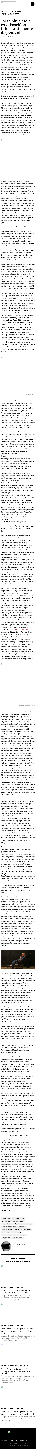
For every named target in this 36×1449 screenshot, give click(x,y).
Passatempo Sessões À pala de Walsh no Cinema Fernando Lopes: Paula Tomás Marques (18, 1331)
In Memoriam (16, 11)
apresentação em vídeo (19, 630)
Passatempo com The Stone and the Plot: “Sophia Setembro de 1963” (16, 1291)
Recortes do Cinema (10, 13)
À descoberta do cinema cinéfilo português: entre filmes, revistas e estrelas (15, 1371)
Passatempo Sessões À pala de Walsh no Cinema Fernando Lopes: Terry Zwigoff (18, 1413)
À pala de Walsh (8, 36)
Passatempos (16, 1287)
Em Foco (4, 11)
